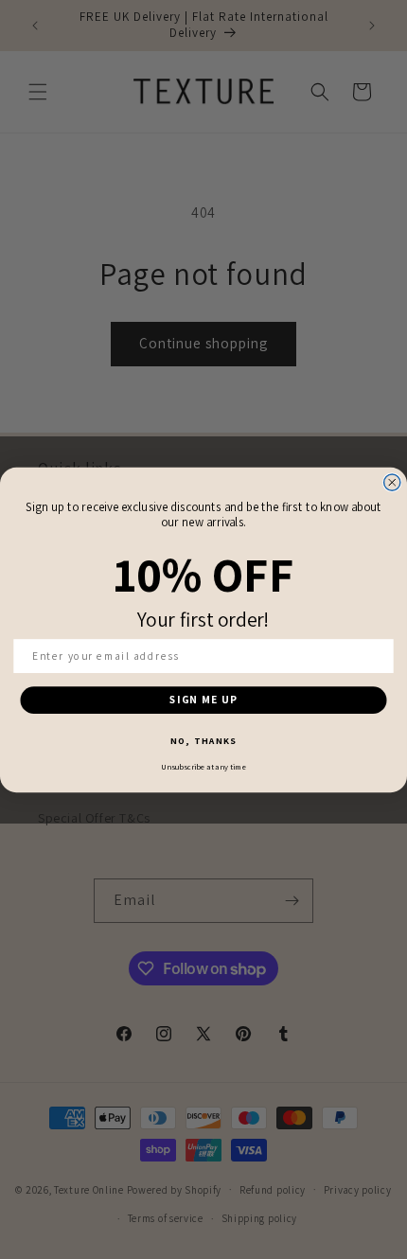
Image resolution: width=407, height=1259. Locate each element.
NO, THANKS (203, 741)
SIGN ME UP (203, 699)
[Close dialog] (392, 482)
